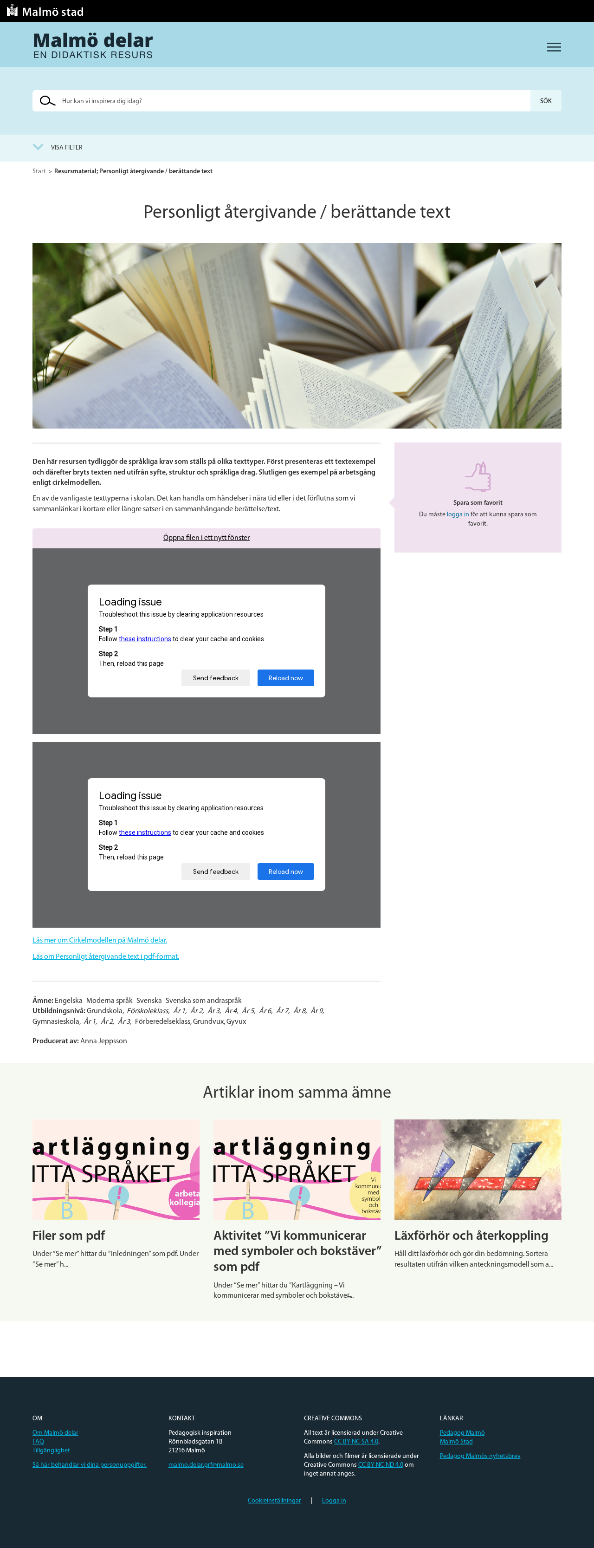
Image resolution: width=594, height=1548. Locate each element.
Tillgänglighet (51, 1450)
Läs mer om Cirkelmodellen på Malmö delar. (99, 940)
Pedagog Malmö (462, 1433)
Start (39, 171)
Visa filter (67, 147)
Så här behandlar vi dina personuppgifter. (89, 1465)
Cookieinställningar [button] (274, 1500)
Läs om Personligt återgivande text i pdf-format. (105, 957)
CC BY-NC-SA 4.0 (356, 1441)
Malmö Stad (456, 1441)
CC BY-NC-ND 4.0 (380, 1465)
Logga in (334, 1500)
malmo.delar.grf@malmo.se (206, 1465)
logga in (458, 514)
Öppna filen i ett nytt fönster (206, 538)
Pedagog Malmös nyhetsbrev (480, 1456)
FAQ (38, 1441)
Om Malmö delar (55, 1433)
